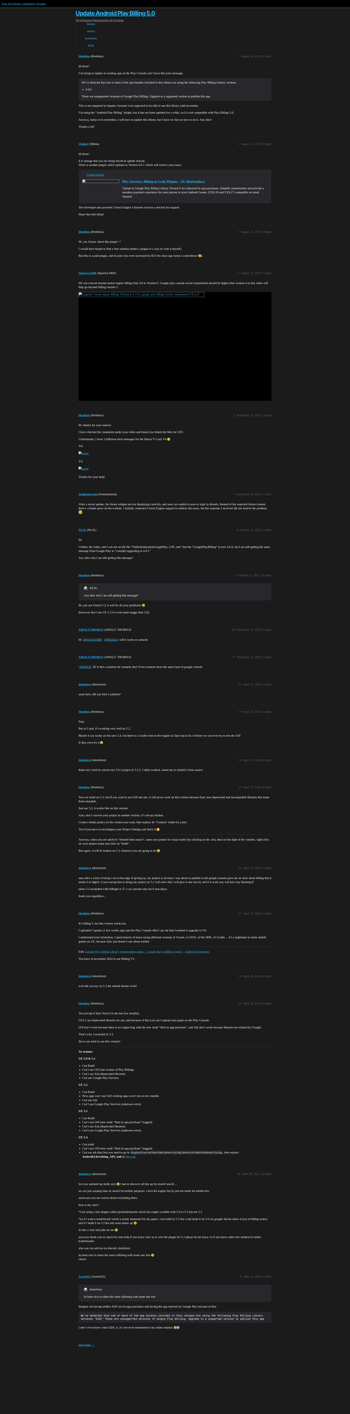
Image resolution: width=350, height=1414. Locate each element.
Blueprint (91, 24)
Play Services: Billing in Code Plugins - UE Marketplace (163, 181)
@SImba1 (85, 667)
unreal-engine (91, 38)
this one (131, 1156)
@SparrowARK (92, 639)
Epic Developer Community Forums (24, 3)
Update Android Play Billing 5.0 (115, 13)
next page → (87, 1345)
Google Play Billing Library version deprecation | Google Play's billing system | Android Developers (147, 951)
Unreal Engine (95, 174)
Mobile (91, 45)
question (91, 31)
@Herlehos (111, 639)
